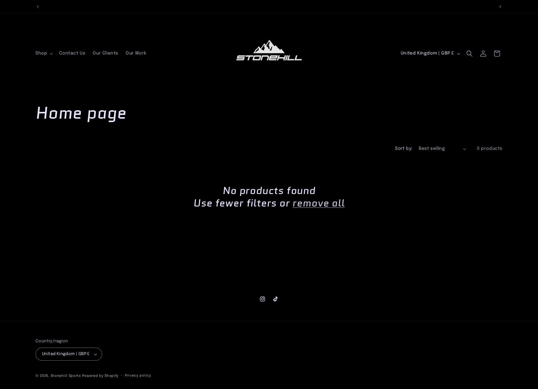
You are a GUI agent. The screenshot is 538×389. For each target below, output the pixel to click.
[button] (43, 53)
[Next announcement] (500, 6)
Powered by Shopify (100, 376)
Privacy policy (138, 375)
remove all (318, 203)
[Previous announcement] (38, 6)
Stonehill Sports (66, 376)
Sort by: (403, 148)
